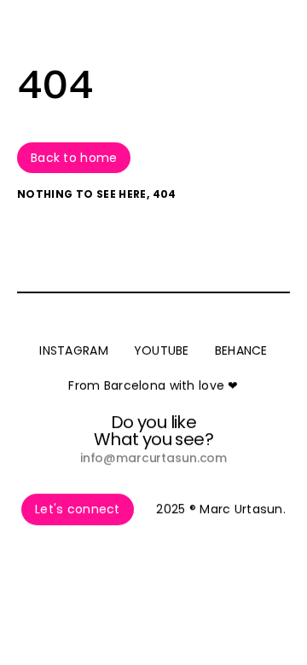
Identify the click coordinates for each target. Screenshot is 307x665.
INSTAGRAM (73, 350)
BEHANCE (241, 350)
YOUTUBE (161, 350)
